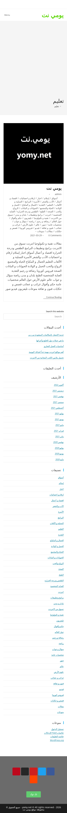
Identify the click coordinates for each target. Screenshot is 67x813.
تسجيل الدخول (57, 729)
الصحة (50, 211)
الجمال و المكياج (29, 204)
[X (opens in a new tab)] (45, 4)
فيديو (37, 227)
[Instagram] (25, 771)
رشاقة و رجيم (43, 221)
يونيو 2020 (59, 453)
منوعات (40, 231)
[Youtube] (33, 771)
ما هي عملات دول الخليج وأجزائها (50, 340)
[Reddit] (33, 779)
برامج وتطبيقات (36, 214)
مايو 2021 (59, 424)
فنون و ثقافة (47, 227)
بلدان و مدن (20, 214)
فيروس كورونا (26, 227)
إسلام (46, 198)
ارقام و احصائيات (27, 198)
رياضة (31, 221)
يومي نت (53, 15)
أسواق (54, 198)
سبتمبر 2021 (58, 402)
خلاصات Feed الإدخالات (54, 732)
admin (58, 194)
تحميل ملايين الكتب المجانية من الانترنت (47, 357)
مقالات (49, 231)
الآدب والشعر (48, 201)
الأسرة (37, 201)
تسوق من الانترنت (56, 609)
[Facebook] (51, 771)
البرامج (28, 201)
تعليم (56, 106)
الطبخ (42, 211)
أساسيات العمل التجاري (54, 346)
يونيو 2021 (59, 419)
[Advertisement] (33, 62)
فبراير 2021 (59, 430)
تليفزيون (28, 218)
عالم (37, 224)
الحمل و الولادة (57, 546)
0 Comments (55, 235)
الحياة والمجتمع (47, 208)
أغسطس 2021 (57, 407)
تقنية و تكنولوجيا (41, 218)
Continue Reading (52, 297)
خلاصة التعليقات (57, 736)
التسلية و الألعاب (57, 523)
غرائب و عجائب (57, 677)
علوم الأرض (27, 224)
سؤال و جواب (20, 221)
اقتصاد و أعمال (57, 500)
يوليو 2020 (59, 447)
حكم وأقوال (16, 218)
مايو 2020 (59, 459)
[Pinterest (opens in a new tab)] (35, 4)
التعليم (50, 204)
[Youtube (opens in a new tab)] (25, 4)
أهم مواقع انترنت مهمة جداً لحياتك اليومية (46, 352)
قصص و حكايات (57, 700)
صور (44, 224)
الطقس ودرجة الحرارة (27, 211)
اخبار (39, 198)
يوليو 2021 (59, 413)
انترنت (48, 214)
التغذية (42, 204)
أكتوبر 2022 (59, 384)
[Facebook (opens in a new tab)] (40, 4)
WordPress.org (57, 740)
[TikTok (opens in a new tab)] (21, 4)
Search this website (55, 311)
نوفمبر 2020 (58, 442)
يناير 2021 (59, 436)
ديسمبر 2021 (58, 390)
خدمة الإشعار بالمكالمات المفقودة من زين (46, 334)
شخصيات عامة (55, 224)
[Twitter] (42, 771)
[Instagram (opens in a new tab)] (30, 4)
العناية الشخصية (57, 586)
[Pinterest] (16, 771)
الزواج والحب (58, 563)
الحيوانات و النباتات (29, 208)
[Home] (63, 106)
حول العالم (57, 221)
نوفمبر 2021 (58, 396)
